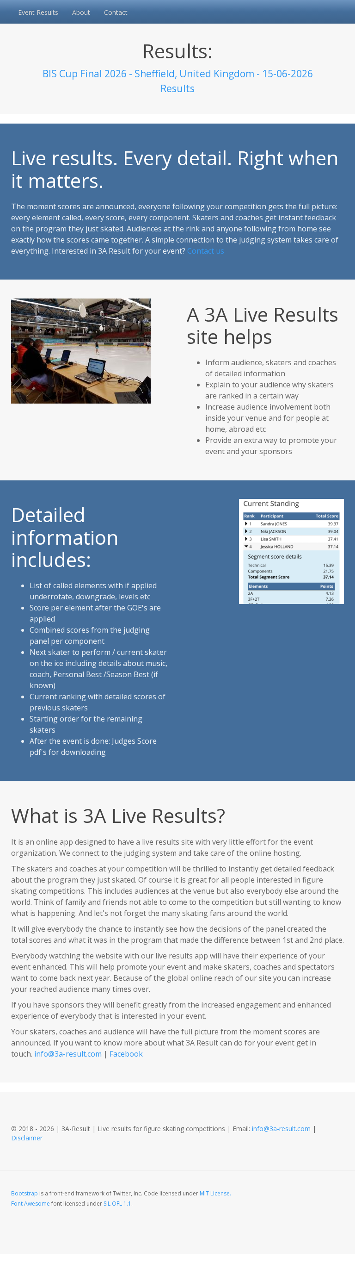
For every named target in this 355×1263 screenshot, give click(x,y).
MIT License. (215, 1193)
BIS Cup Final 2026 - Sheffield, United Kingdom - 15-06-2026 (178, 73)
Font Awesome (30, 1203)
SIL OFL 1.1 (117, 1203)
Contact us (205, 251)
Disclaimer (27, 1137)
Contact (116, 12)
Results (177, 88)
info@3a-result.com (68, 1054)
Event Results (38, 12)
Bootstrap (24, 1193)
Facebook (126, 1054)
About (81, 12)
